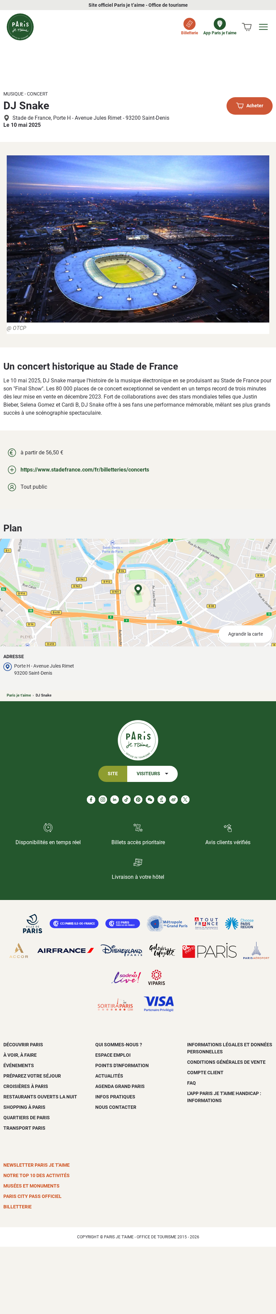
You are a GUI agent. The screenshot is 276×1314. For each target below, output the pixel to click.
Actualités (109, 1076)
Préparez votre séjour (32, 1076)
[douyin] (162, 799)
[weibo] (173, 799)
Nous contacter (115, 1107)
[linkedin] (114, 799)
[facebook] (91, 799)
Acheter (254, 106)
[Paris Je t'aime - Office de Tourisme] (20, 26)
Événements (18, 1065)
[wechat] (150, 799)
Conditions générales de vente (226, 1062)
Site (113, 774)
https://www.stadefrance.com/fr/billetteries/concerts (85, 469)
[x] (185, 799)
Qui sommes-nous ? (118, 1044)
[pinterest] (138, 799)
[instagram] (103, 799)
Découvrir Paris (23, 1044)
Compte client (205, 1072)
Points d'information (122, 1065)
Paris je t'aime (19, 695)
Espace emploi (113, 1055)
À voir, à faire (20, 1055)
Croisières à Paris (25, 1086)
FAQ (191, 1083)
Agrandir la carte (245, 634)
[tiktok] (126, 799)
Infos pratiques (115, 1096)
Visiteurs (148, 774)
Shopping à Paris (24, 1107)
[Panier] (247, 27)
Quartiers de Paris (26, 1117)
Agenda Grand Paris (120, 1086)
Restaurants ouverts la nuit (40, 1096)
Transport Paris (24, 1128)
